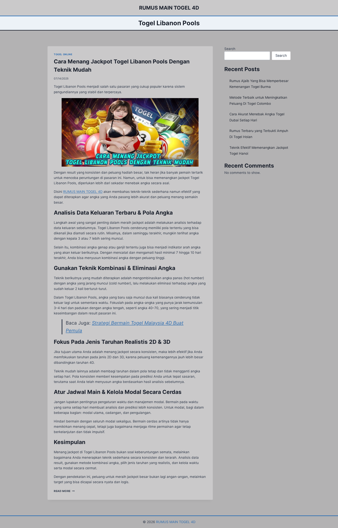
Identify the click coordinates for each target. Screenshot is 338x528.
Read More (64, 491)
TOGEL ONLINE (63, 54)
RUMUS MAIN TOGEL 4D (175, 522)
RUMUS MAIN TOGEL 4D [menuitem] (82, 192)
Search (229, 49)
